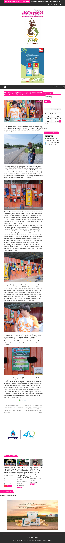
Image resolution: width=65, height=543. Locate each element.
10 (48, 116)
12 (52, 116)
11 (50, 116)
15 (60, 116)
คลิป (5, 486)
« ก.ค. (45, 128)
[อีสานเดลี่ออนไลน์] (5, 87)
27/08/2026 (7, 478)
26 (52, 121)
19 (52, 119)
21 (58, 119)
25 (50, 121)
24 (48, 121)
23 (45, 121)
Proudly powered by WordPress (22, 540)
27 (55, 121)
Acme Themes (48, 540)
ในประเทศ (24, 400)
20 (55, 119)
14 (58, 116)
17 (48, 119)
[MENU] (63, 87)
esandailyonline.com (17, 98)
